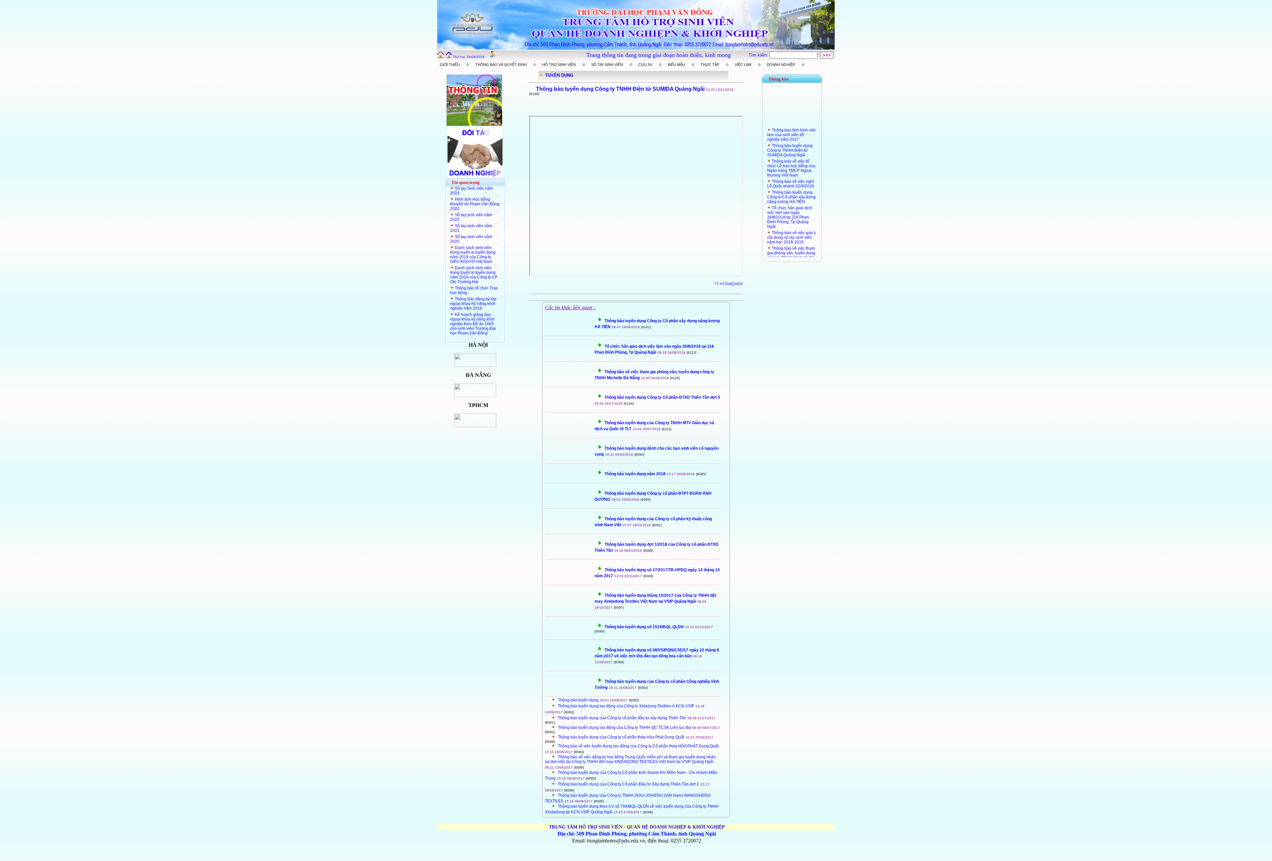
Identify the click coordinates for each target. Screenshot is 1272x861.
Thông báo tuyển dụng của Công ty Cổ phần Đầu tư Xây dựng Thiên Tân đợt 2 (628, 784)
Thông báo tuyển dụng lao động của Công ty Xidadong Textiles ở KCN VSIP (626, 706)
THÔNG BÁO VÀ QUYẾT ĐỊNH (501, 65)
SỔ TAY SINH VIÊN (607, 65)
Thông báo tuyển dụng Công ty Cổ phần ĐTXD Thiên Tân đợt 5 (662, 397)
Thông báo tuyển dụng (578, 700)
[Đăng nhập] (493, 56)
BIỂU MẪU (676, 65)
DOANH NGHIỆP (781, 65)
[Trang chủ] (449, 56)
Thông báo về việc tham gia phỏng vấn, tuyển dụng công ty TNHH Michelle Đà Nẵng (791, 241)
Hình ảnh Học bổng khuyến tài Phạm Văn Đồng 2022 (475, 204)
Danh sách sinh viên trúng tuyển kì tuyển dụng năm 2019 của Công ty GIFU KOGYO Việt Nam (473, 254)
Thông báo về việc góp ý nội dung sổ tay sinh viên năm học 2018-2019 (791, 224)
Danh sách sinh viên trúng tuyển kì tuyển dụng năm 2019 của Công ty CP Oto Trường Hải (474, 275)
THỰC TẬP (710, 65)
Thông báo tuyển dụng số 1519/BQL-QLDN (644, 627)
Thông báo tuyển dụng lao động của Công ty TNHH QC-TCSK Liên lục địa (624, 727)
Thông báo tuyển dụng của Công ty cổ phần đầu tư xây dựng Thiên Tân (622, 718)
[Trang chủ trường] (440, 56)
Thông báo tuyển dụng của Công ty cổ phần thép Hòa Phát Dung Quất (621, 737)
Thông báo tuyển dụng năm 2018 (635, 474)
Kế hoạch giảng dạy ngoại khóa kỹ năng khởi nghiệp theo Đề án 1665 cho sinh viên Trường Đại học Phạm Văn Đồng (473, 323)
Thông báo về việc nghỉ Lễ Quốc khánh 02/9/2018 (790, 170)
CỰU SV (645, 65)
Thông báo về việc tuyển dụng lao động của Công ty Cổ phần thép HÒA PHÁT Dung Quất (638, 746)
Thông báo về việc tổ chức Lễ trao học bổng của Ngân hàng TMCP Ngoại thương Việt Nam (791, 154)
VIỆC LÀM (743, 65)
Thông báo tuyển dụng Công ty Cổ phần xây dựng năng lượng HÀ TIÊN (791, 183)
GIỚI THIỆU (450, 65)
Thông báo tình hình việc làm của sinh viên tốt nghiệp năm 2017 (791, 121)
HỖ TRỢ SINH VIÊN (559, 65)
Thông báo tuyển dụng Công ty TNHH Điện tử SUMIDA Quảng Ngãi (790, 137)
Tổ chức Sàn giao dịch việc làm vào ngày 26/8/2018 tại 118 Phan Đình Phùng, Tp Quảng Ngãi (789, 203)
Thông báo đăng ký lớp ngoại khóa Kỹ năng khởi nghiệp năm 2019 (473, 304)
